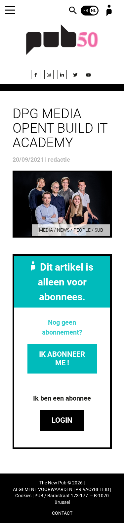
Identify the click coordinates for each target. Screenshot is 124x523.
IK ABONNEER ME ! (62, 358)
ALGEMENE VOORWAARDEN (42, 489)
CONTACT (62, 513)
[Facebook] (35, 74)
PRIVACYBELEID (92, 489)
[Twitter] (75, 74)
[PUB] (62, 43)
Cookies (23, 495)
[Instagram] (49, 74)
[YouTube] (88, 74)
